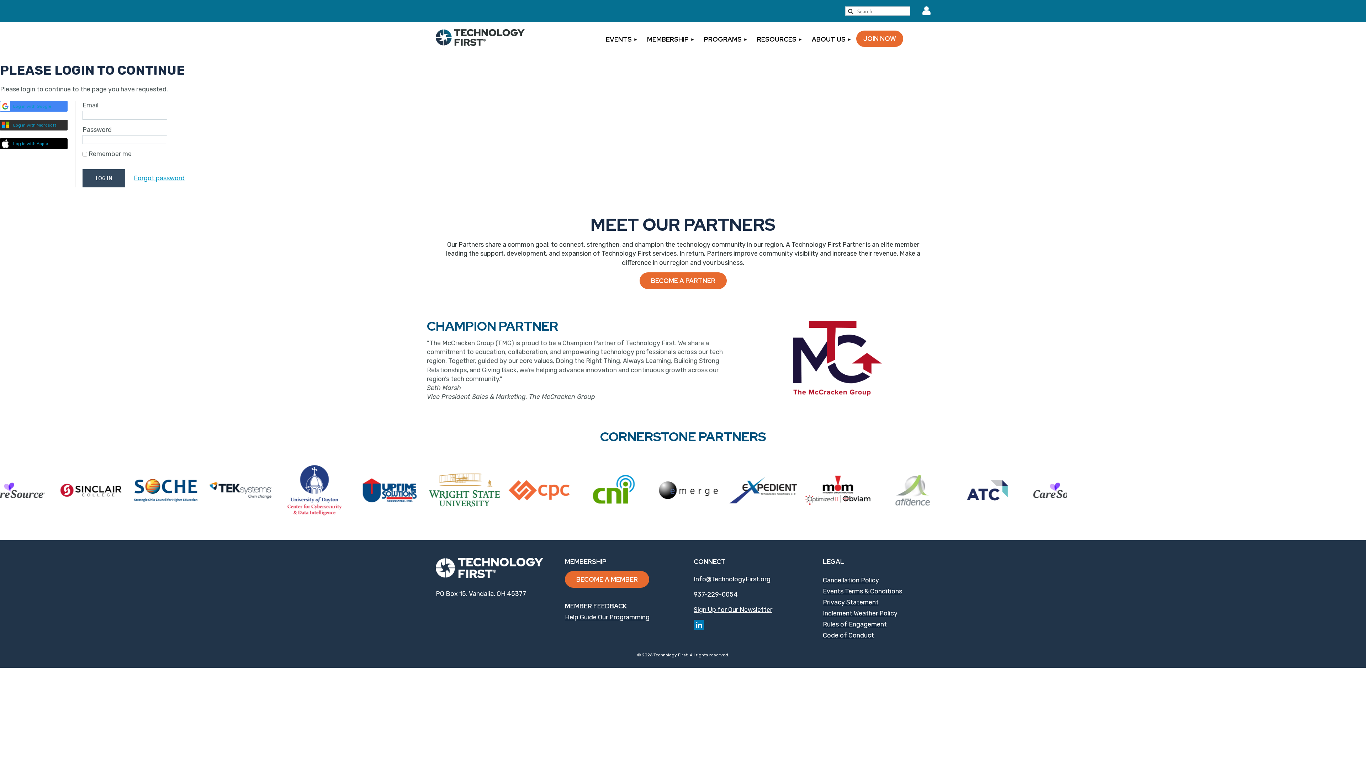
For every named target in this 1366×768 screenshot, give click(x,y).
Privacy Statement (851, 602)
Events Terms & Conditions (862, 591)
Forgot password (159, 178)
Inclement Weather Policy (860, 613)
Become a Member (607, 579)
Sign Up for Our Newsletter (733, 610)
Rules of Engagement (855, 624)
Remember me (110, 154)
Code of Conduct (848, 635)
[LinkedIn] (699, 625)
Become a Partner (683, 281)
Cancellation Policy (851, 580)
